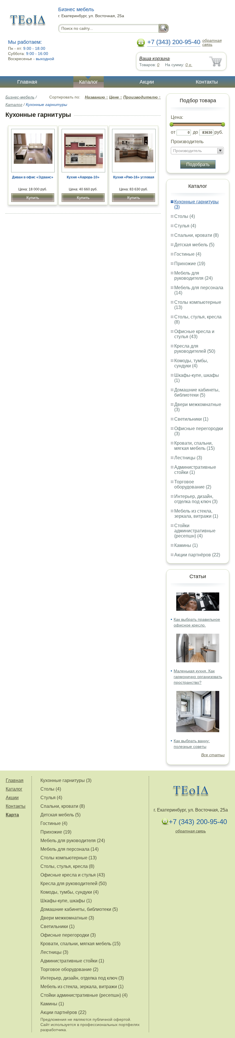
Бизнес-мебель (19, 97)
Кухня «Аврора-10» (83, 177)
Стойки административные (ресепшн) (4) (195, 530)
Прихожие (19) (189, 263)
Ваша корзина (154, 58)
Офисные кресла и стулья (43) (194, 334)
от (173, 132)
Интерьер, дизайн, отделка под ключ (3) (196, 499)
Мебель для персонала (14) (69, 849)
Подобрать (197, 164)
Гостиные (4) (187, 254)
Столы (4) (184, 216)
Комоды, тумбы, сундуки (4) (191, 363)
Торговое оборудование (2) (192, 484)
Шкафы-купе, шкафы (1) (66, 900)
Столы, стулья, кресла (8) (67, 866)
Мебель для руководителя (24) (193, 276)
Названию (96, 97)
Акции (147, 82)
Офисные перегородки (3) (68, 935)
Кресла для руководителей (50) (194, 349)
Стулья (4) (185, 225)
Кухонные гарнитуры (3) (65, 780)
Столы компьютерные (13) (68, 857)
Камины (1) (186, 545)
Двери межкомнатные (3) (67, 917)
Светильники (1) (191, 419)
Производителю (142, 97)
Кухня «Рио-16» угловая (133, 177)
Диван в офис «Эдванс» (32, 177)
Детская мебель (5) (194, 244)
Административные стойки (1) (72, 960)
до (195, 132)
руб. (218, 132)
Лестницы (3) (188, 457)
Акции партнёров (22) (197, 554)
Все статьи (213, 755)
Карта (12, 814)
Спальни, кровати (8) (196, 235)
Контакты (207, 82)
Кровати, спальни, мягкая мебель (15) (194, 446)
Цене (115, 97)
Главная (27, 82)
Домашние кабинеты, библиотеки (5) (197, 392)
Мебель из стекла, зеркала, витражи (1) (196, 514)
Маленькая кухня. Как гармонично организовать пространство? (198, 677)
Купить (32, 197)
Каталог (88, 82)
